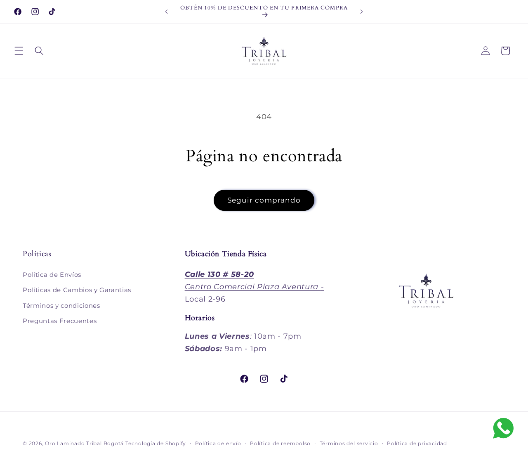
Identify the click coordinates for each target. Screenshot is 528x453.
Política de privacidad (417, 443)
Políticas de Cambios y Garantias (77, 290)
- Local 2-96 (254, 287)
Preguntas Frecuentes (60, 321)
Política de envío (218, 443)
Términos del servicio (349, 443)
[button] (19, 51)
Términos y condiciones (61, 305)
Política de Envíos (52, 274)
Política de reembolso (280, 443)
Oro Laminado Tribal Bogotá (84, 443)
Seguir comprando (264, 200)
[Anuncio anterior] (167, 11)
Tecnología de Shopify (155, 443)
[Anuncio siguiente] (361, 11)
